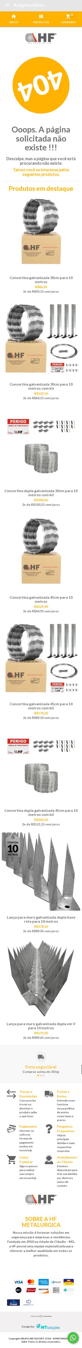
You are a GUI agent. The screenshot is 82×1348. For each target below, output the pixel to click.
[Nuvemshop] (41, 1316)
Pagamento (28, 1126)
